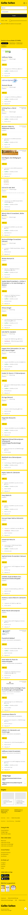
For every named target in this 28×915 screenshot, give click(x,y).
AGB (16, 900)
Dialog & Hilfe (5, 827)
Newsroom (3, 840)
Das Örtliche (4, 856)
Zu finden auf (5, 860)
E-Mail (5, 64)
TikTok (2, 868)
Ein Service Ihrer (6, 910)
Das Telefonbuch (4, 854)
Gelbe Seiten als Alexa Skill (7, 846)
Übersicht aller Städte (6, 834)
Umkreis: (4, 20)
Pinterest (3, 866)
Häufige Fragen (4, 832)
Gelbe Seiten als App (5, 842)
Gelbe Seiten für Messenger (7, 844)
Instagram (3, 862)
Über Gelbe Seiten (6, 838)
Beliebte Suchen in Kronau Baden (19, 810)
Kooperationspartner (5, 852)
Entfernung (19, 43)
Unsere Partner (5, 850)
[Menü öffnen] (26, 3)
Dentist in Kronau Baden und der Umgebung (5, 811)
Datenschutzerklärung (13, 898)
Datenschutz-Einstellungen (7, 900)
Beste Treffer (4, 43)
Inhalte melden (22, 900)
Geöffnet (4, 46)
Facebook (3, 864)
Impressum (3, 898)
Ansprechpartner (5, 830)
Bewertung (12, 43)
